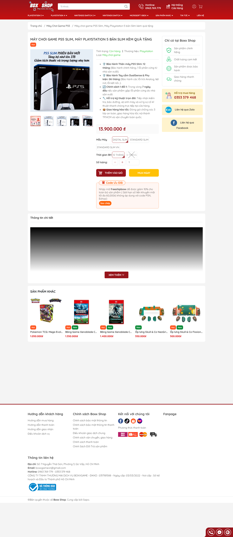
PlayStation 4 (58, 15)
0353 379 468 (185, 97)
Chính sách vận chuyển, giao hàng (92, 437)
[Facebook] (120, 421)
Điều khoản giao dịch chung (89, 433)
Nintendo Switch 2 (84, 15)
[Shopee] (133, 421)
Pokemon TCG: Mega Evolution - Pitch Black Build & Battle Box (46, 331)
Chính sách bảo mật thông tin (90, 420)
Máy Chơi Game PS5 (58, 25)
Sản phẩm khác (163, 15)
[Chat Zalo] (227, 532)
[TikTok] (126, 421)
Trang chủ (36, 25)
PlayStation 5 (35, 15)
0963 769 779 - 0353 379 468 (54, 471)
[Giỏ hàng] (201, 6)
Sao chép (105, 203)
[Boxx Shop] (41, 6)
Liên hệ (200, 15)
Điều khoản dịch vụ (39, 433)
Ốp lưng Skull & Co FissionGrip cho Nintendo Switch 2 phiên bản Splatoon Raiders (186, 331)
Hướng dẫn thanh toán (41, 424)
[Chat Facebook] (219, 532)
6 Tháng (132, 154)
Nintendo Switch (111, 15)
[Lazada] (139, 421)
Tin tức (184, 15)
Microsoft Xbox (138, 15)
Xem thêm (115, 274)
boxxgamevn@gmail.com (51, 467)
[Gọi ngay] (211, 532)
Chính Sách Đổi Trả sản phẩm (90, 446)
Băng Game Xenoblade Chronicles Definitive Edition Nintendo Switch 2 (81, 331)
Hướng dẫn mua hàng (41, 420)
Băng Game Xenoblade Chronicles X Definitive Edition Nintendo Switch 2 (116, 331)
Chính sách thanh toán (86, 441)
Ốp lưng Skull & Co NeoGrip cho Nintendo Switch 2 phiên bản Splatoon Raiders (151, 331)
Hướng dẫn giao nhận (40, 429)
